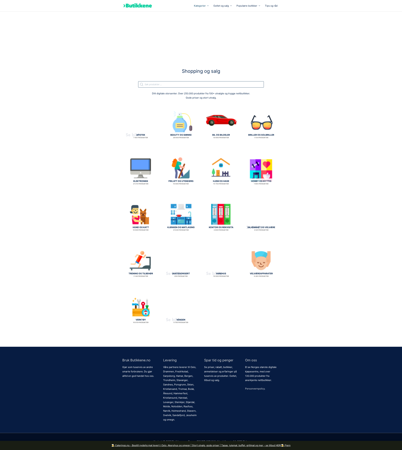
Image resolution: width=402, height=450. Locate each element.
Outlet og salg (221, 5)
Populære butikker (246, 5)
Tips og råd (271, 5)
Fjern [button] (288, 445)
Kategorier (200, 5)
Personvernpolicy (255, 388)
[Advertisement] (201, 35)
